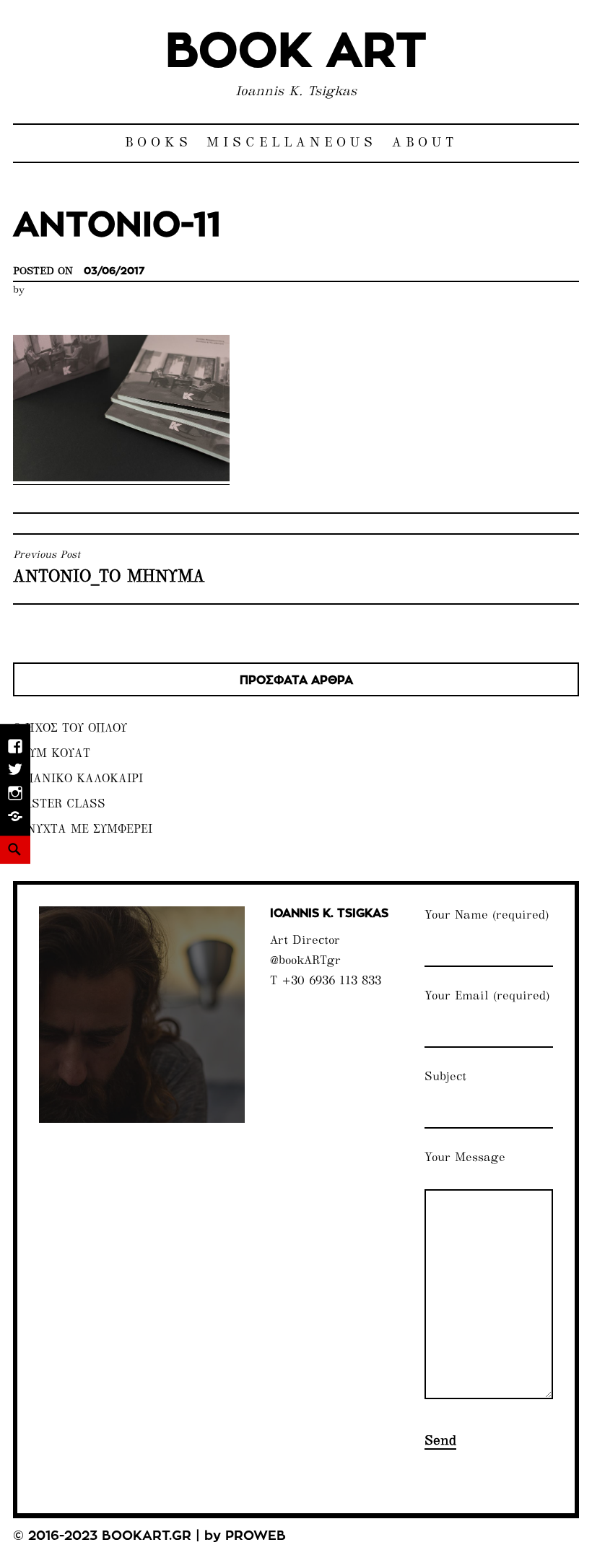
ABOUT (425, 143)
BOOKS (158, 143)
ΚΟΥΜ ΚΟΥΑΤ (51, 754)
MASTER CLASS (59, 805)
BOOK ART (296, 52)
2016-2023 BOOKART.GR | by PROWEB (157, 1536)
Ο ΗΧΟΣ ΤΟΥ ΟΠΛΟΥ (70, 729)
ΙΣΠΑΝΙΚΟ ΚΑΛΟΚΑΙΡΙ (78, 779)
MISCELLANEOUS (291, 143)
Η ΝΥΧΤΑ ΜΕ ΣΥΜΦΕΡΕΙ (82, 830)
